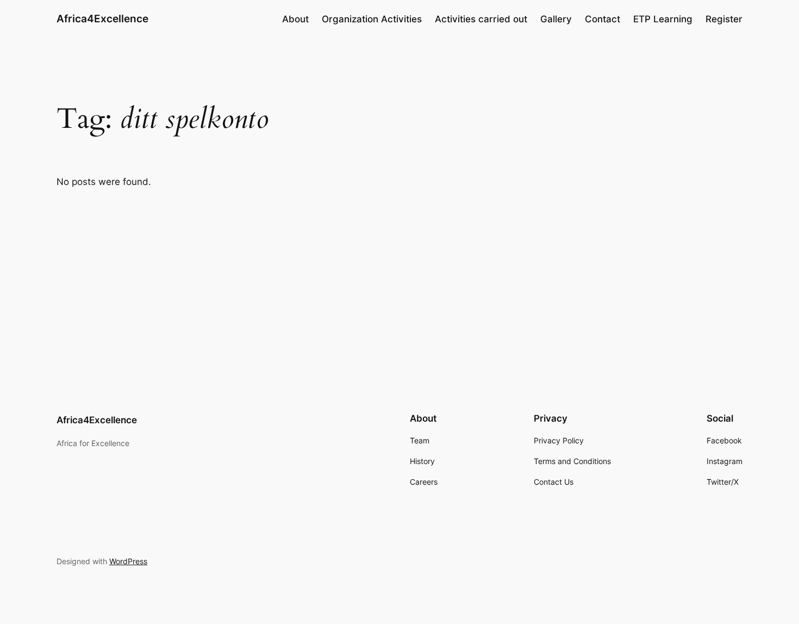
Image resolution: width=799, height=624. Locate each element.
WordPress (128, 561)
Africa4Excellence (102, 18)
